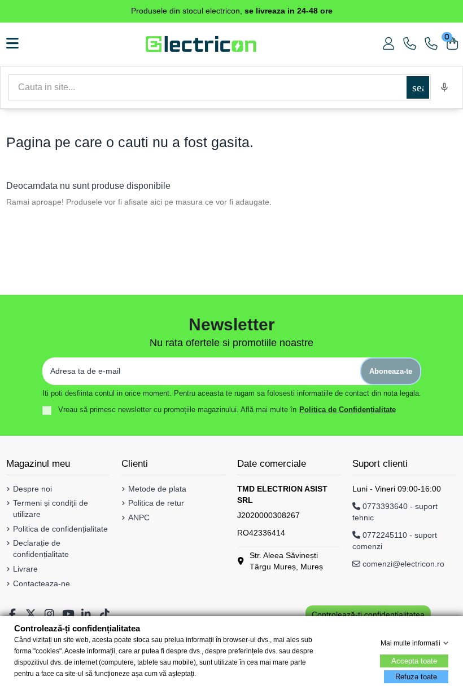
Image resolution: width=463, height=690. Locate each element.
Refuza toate (416, 677)
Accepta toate (414, 661)
